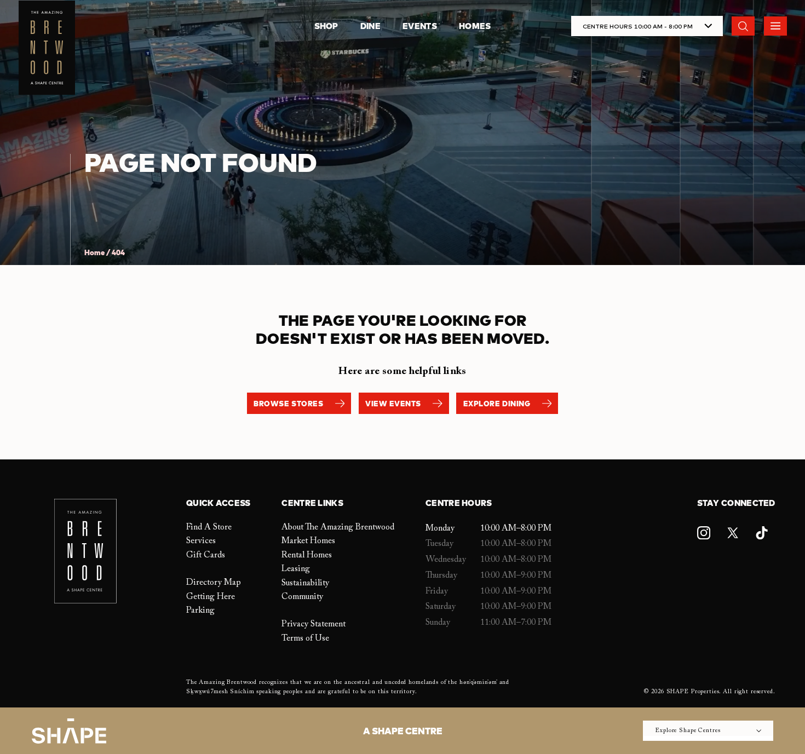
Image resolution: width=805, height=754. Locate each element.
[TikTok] (761, 532)
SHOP (326, 26)
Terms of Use (305, 638)
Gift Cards (205, 555)
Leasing (295, 569)
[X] (732, 532)
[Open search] (743, 26)
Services (201, 541)
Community (302, 596)
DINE (370, 26)
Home (94, 253)
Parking (200, 610)
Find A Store (209, 527)
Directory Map (213, 582)
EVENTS (420, 26)
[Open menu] (775, 26)
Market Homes (308, 541)
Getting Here (210, 596)
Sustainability (305, 583)
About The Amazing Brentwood (337, 527)
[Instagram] (703, 532)
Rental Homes (306, 555)
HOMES (475, 26)
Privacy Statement (313, 624)
